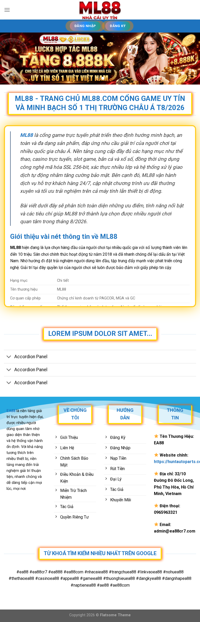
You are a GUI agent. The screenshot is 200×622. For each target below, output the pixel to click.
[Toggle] (9, 357)
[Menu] (7, 9)
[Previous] (10, 58)
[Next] (189, 58)
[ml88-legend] (100, 10)
